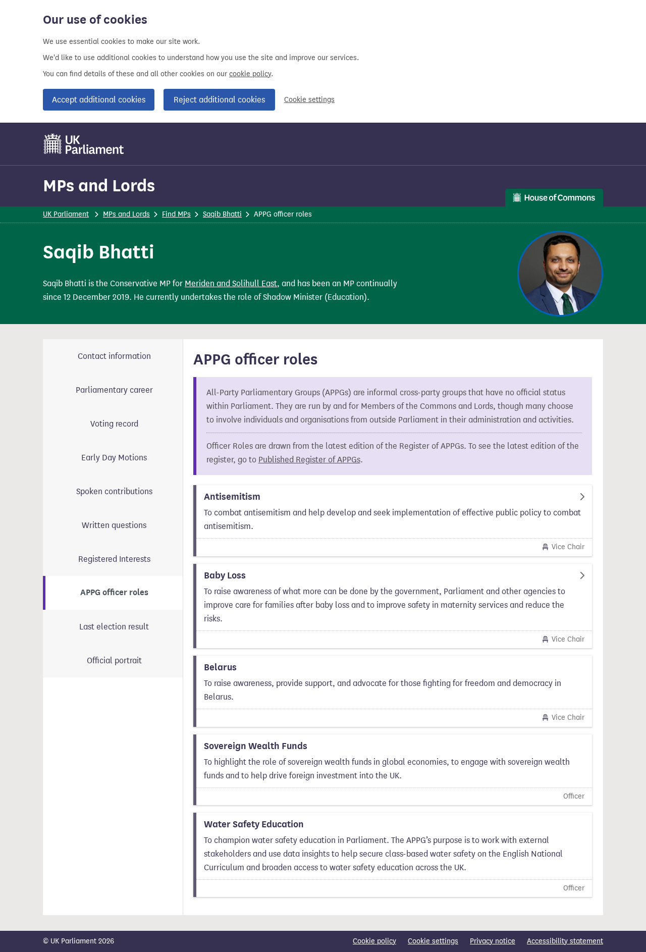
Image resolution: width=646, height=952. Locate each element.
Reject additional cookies (219, 99)
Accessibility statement (565, 941)
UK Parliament (66, 214)
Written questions (114, 525)
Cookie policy (374, 941)
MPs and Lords (99, 185)
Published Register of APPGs (309, 459)
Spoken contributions (114, 491)
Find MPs (176, 214)
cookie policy (250, 74)
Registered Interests (114, 559)
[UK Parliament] (84, 144)
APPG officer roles (114, 593)
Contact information (114, 356)
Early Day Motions (114, 457)
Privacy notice (492, 941)
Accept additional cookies (98, 99)
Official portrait (114, 660)
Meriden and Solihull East (231, 283)
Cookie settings (309, 99)
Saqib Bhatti (222, 214)
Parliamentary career (114, 390)
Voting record (114, 424)
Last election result (114, 626)
